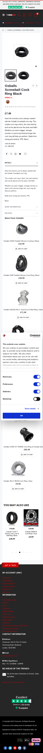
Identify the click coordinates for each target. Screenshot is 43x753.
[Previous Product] (33, 85)
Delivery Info (6, 589)
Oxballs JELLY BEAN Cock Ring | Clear (18, 481)
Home (3, 30)
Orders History (7, 581)
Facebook (7, 154)
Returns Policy (7, 620)
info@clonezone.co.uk (10, 656)
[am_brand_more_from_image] (21, 229)
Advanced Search (8, 583)
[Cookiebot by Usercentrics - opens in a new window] (30, 335)
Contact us (6, 592)
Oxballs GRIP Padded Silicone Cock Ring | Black (21, 275)
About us (5, 603)
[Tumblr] (24, 748)
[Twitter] (10, 748)
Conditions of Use (8, 617)
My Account (6, 578)
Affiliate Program (8, 611)
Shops (4, 606)
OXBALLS (8, 97)
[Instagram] (20, 748)
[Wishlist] (30, 14)
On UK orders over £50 (13, 22)
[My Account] (24, 14)
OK (21, 416)
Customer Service (8, 586)
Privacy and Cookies (9, 631)
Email (20, 154)
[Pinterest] (15, 748)
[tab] (21, 163)
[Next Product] (36, 85)
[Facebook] (5, 748)
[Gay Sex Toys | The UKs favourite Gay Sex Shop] (11, 15)
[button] (36, 66)
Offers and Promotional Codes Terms (15, 626)
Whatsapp (16, 154)
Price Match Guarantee (10, 628)
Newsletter (6, 623)
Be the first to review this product (25, 107)
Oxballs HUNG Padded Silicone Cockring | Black (21, 241)
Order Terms (6, 614)
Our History (6, 608)
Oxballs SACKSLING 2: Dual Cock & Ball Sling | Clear (23, 310)
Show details (30, 409)
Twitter (11, 154)
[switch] (36, 384)
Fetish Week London (9, 600)
